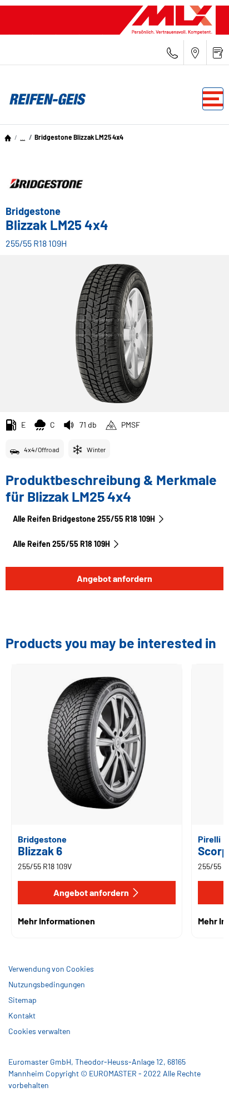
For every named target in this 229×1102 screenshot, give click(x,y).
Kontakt (22, 1015)
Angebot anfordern (114, 578)
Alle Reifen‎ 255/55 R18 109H (61, 543)
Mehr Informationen (56, 920)
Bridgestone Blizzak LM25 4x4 (78, 137)
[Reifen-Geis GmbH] (44, 99)
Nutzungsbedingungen (46, 984)
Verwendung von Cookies (51, 968)
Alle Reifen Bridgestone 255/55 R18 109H (84, 518)
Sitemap (22, 1000)
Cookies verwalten (39, 1031)
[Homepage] (7, 137)
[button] (22, 137)
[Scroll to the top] (199, 1078)
